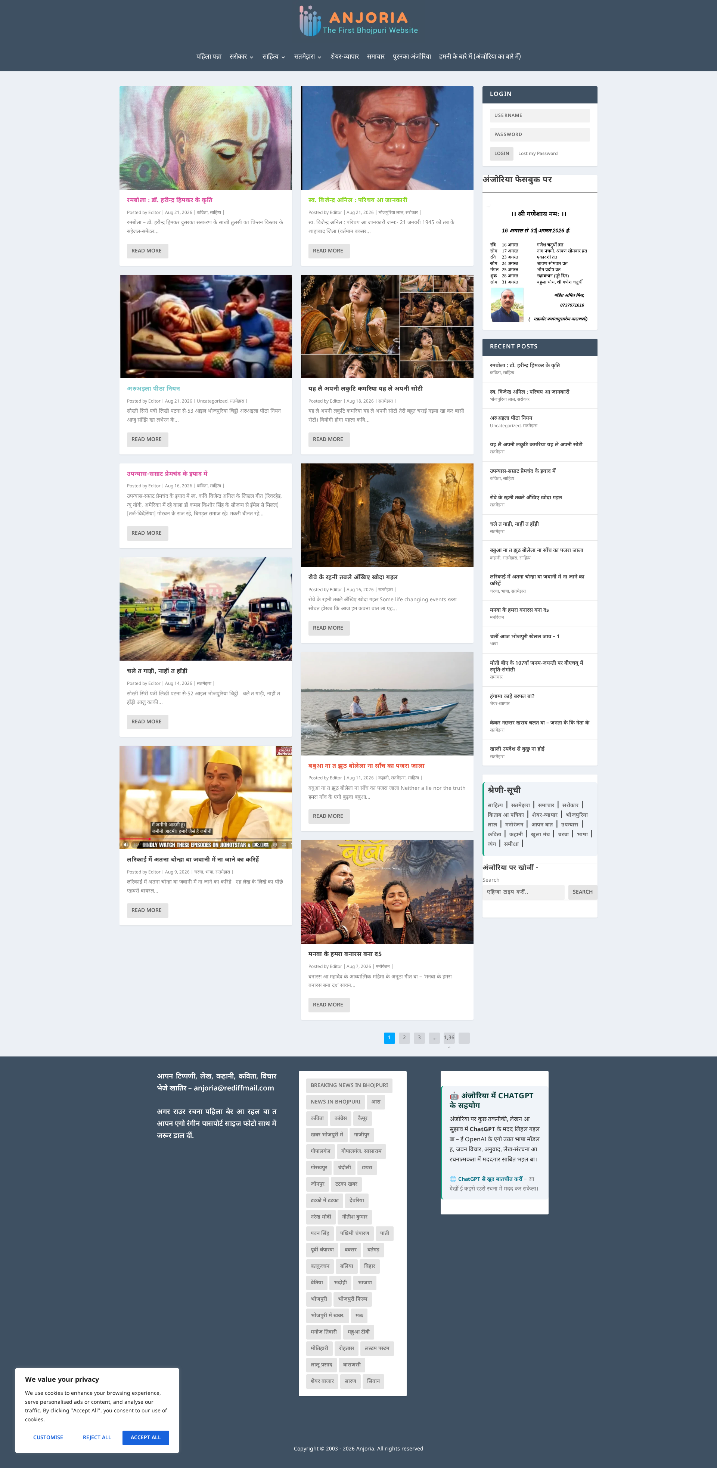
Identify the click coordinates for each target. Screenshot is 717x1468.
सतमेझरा (304, 57)
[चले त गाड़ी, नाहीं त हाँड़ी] (206, 609)
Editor (154, 213)
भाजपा (365, 1283)
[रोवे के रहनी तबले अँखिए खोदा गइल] (387, 515)
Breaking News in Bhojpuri (349, 1085)
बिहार (369, 1266)
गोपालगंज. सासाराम (361, 1151)
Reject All (97, 1437)
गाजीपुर (361, 1135)
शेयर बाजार (322, 1381)
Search (491, 880)
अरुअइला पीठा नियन (153, 389)
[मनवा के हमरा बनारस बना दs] (387, 892)
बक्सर (351, 1250)
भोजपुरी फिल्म (352, 1299)
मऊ (359, 1315)
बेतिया (317, 1283)
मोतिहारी (319, 1348)
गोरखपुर (319, 1167)
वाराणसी (352, 1365)
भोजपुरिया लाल (390, 213)
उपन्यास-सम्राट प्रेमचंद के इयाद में (167, 474)
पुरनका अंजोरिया (412, 57)
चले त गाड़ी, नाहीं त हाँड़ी (157, 672)
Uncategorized (212, 401)
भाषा (209, 872)
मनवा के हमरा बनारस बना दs (345, 955)
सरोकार (238, 57)
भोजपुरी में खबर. (328, 1315)
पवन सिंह (320, 1233)
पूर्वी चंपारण (322, 1250)
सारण (350, 1381)
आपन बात (542, 825)
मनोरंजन (383, 967)
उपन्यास (569, 825)
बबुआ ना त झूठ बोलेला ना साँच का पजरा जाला (366, 766)
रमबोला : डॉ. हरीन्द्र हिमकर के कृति (169, 201)
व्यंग (493, 844)
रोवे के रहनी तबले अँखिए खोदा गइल (353, 578)
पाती (384, 1233)
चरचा (198, 872)
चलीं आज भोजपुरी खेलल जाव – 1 (525, 636)
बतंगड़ (373, 1250)
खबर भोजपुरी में (327, 1135)
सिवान (373, 1381)
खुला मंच (541, 834)
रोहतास (346, 1348)
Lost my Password (538, 154)
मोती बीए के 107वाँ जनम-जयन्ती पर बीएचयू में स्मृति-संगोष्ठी (536, 667)
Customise (48, 1437)
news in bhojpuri (335, 1102)
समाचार (376, 57)
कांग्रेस (341, 1118)
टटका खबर (346, 1184)
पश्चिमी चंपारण (354, 1233)
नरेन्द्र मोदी (321, 1217)
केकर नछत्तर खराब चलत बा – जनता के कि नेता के (539, 723)
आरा (376, 1102)
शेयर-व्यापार (344, 57)
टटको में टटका (325, 1200)
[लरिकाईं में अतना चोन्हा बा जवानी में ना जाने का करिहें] (206, 797)
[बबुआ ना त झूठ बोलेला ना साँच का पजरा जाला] (387, 703)
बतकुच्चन (320, 1266)
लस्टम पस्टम (377, 1348)
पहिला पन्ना (208, 57)
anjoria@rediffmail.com (234, 1088)
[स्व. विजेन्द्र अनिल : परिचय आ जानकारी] (387, 138)
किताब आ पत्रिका (507, 815)
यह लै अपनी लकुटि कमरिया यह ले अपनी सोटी (365, 389)
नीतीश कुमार (354, 1217)
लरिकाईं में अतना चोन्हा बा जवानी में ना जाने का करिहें (193, 860)
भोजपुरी (319, 1299)
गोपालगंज (320, 1151)
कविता (202, 213)
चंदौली (344, 1167)
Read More (146, 251)
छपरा (367, 1167)
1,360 (449, 1043)
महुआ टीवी (359, 1332)
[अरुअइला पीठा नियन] (206, 326)
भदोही (340, 1283)
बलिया (346, 1266)
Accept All (146, 1437)
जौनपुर (318, 1184)
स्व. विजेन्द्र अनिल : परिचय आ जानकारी (357, 201)
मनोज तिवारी (324, 1332)
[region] (97, 1410)
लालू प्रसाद (321, 1365)
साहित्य (271, 57)
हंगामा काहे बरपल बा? (512, 696)
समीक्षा (512, 844)
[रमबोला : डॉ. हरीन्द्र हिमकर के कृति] (206, 138)
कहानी (383, 778)
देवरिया (357, 1200)
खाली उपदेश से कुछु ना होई (517, 749)
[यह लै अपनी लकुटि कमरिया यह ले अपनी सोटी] (387, 326)
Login (501, 154)
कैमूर (362, 1118)
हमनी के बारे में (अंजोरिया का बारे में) (480, 57)
